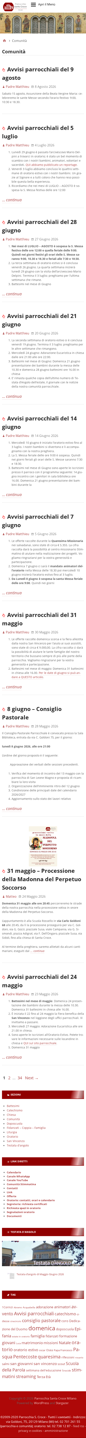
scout (61, 1364)
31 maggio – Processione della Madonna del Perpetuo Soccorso (41, 879)
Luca (18, 1343)
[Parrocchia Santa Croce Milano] (43, 23)
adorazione (44, 1307)
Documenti (14, 1216)
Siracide (66, 1370)
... (12, 200)
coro (64, 1321)
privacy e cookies (30, 1431)
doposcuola (65, 1329)
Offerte (11, 1196)
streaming (26, 1376)
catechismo (65, 1313)
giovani (8, 1342)
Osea (49, 1350)
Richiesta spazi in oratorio (24, 1208)
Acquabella (29, 1307)
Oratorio (12, 1136)
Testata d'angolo (18, 1145)
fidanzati (52, 1336)
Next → (32, 1078)
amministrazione (56, 1431)
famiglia (38, 1336)
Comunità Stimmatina (21, 1184)
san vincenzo (45, 1363)
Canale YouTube (17, 1180)
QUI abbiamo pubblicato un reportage (51, 165)
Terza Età (44, 1376)
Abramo (18, 1307)
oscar (42, 1350)
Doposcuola (14, 1123)
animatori (62, 1306)
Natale (65, 1342)
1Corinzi (7, 1307)
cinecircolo (15, 1321)
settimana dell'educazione (43, 1370)
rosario (79, 1357)
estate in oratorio (21, 1336)
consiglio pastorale (41, 1320)
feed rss (78, 1426)
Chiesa (11, 1115)
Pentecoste (25, 1357)
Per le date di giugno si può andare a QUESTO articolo (46, 675)
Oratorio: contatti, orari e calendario (31, 1200)
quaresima (49, 1356)
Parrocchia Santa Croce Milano (55, 1398)
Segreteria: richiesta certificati (27, 1204)
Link (9, 1192)
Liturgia (12, 1132)
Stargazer (62, 1403)
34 (20, 1078)
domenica (41, 1328)
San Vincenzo (16, 1141)
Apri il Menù (46, 4)
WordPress (41, 1403)
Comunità (13, 1119)
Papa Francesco (63, 1350)
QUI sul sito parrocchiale (39, 1043)
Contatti (12, 1188)
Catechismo (14, 1110)
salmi (5, 1364)
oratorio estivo (26, 1349)
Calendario (14, 1172)
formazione (68, 1336)
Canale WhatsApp (18, 1176)
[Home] (4, 40)
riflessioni (67, 1357)
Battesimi (13, 1106)
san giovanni (21, 1363)
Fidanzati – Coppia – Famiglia (26, 1128)
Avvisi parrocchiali (34, 1313)
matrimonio (32, 1342)
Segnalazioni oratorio (21, 1212)
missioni (51, 1342)
